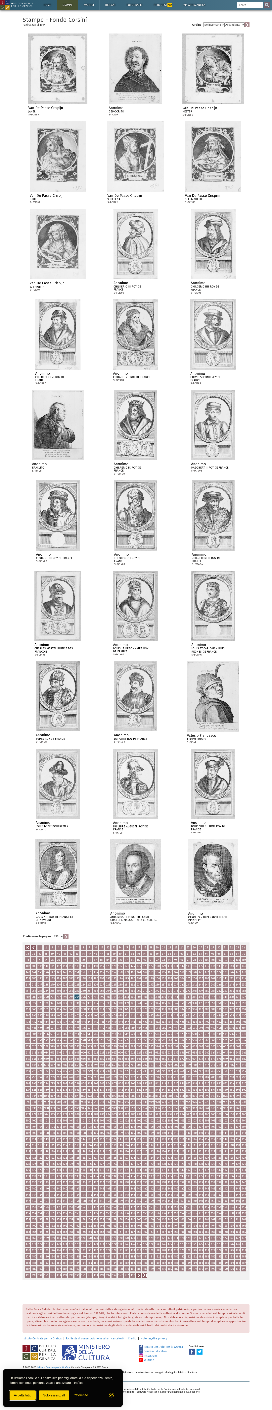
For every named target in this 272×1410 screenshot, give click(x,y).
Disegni (110, 5)
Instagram (150, 1355)
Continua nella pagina (37, 936)
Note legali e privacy (154, 1338)
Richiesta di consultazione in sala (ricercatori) (95, 1338)
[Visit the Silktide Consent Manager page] (111, 1395)
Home (47, 5)
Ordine (196, 25)
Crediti (132, 1338)
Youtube (148, 1360)
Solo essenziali (54, 1395)
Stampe (67, 5)
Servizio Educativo (155, 1351)
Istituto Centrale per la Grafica (42, 1338)
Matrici (89, 5)
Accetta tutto (22, 1395)
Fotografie (134, 5)
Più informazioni (84, 109)
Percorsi (163, 5)
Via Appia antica (194, 5)
